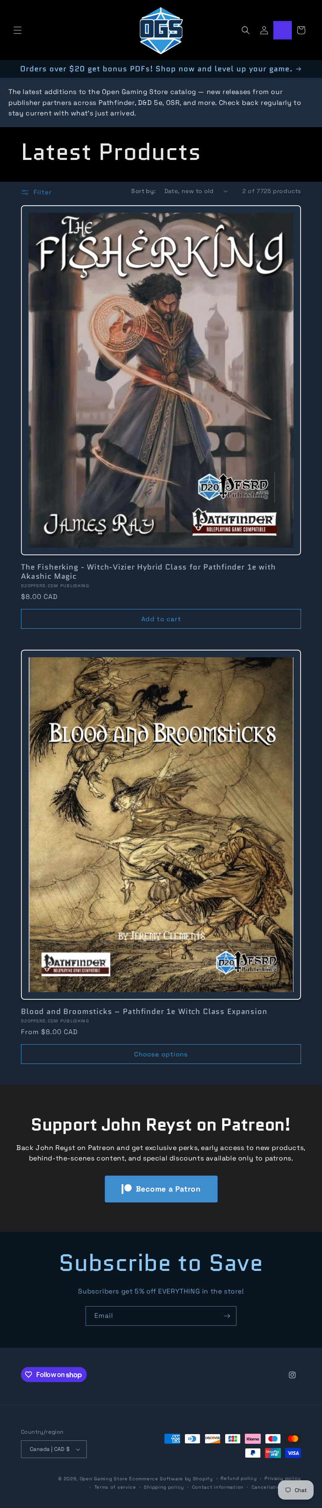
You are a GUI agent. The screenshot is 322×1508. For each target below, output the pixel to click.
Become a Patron (168, 1189)
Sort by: (143, 191)
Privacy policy (283, 1478)
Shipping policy (164, 1487)
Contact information (218, 1487)
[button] (17, 30)
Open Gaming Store (104, 1479)
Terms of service (115, 1487)
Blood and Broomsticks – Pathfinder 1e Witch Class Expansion (144, 1011)
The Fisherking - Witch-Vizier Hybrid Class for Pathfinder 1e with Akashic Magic (148, 571)
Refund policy (239, 1478)
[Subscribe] (227, 1316)
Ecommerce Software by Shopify (171, 1479)
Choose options (161, 1054)
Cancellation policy (276, 1487)
